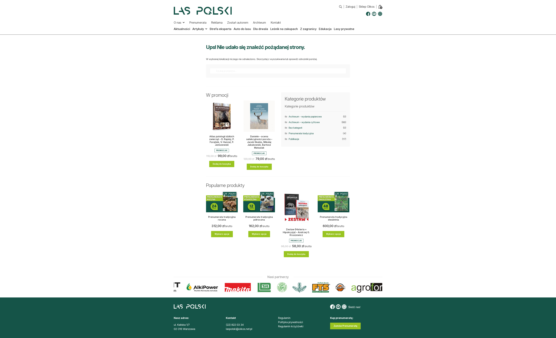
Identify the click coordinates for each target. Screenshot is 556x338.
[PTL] (293, 287)
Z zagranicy (308, 29)
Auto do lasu (242, 29)
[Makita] (231, 287)
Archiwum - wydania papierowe (305, 116)
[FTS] (314, 287)
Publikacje (294, 139)
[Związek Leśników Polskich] (275, 287)
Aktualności (182, 29)
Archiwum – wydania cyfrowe (304, 122)
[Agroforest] (371, 287)
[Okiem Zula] (334, 287)
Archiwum (259, 22)
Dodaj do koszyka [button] (222, 164)
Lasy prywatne (344, 29)
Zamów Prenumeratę (345, 325)
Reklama (217, 22)
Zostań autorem (237, 22)
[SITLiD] (258, 287)
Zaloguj (350, 6)
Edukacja (325, 29)
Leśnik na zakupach (284, 29)
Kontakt (276, 22)
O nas (177, 22)
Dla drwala (260, 29)
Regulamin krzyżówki (290, 326)
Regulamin (284, 317)
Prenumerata (197, 22)
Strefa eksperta (220, 29)
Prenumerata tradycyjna (301, 133)
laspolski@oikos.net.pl (239, 328)
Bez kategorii (295, 127)
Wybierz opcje (222, 234)
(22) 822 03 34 (235, 324)
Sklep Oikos (367, 6)
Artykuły (198, 29)
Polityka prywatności (290, 322)
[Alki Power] (196, 287)
